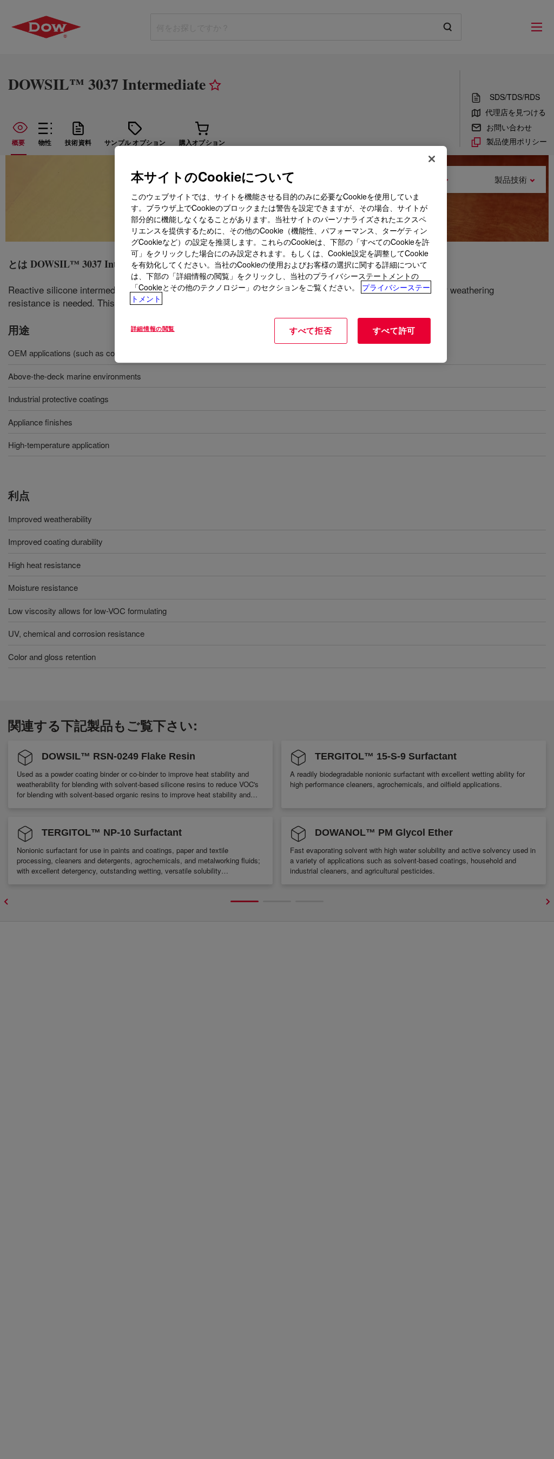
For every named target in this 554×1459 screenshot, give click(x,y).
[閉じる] (432, 159)
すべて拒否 (310, 330)
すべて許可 (394, 330)
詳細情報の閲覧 (153, 328)
